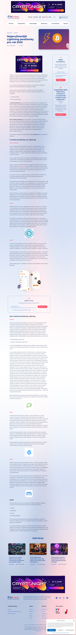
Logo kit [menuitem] (9, 609)
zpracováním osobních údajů (25, 310)
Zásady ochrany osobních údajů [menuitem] (14, 611)
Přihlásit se (42, 306)
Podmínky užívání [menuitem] (11, 613)
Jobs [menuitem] (40, 17)
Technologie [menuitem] (33, 23)
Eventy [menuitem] (44, 17)
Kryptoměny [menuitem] (21, 23)
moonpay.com (21, 166)
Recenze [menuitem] (35, 17)
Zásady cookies (55, 632)
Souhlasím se (22, 310)
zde (10, 208)
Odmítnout (60, 630)
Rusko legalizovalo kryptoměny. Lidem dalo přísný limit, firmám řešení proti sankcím (37, 560)
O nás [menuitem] (49, 17)
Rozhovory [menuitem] (44, 23)
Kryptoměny (9, 32)
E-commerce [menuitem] (55, 23)
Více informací (59, 114)
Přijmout (51, 630)
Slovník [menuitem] (66, 23)
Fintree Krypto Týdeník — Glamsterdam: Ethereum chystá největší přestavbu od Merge (58, 560)
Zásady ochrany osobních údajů (63, 632)
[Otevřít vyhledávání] (54, 17)
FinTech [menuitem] (11, 23)
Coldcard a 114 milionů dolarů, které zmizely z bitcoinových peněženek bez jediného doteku (16, 560)
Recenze (16, 32)
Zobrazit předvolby (70, 630)
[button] (73, 620)
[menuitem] (56, 598)
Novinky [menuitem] (30, 17)
